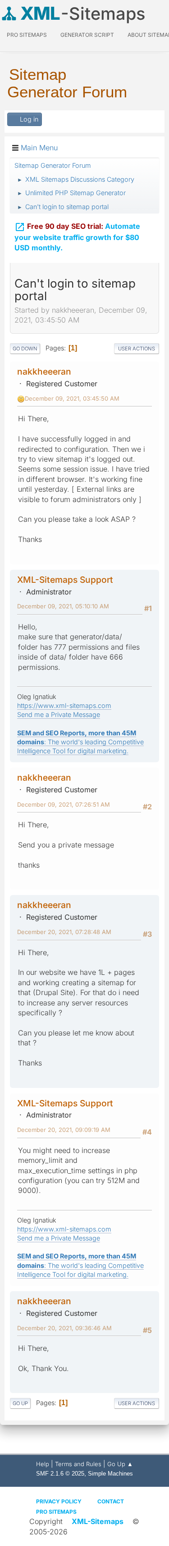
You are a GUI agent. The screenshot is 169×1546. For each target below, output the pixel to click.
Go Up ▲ (120, 1463)
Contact (110, 1501)
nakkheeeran (44, 371)
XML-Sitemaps (97, 1521)
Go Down (25, 348)
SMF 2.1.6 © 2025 (60, 1473)
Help (42, 1463)
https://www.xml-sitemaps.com (64, 705)
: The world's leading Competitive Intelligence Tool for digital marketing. (80, 742)
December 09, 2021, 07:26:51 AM (63, 804)
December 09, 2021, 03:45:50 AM (72, 398)
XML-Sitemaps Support (65, 579)
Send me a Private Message (58, 714)
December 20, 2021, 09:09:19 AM (63, 1129)
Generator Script (87, 34)
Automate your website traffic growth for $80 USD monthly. (77, 237)
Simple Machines (110, 1473)
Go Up (20, 1403)
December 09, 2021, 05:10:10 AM (63, 606)
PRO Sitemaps (27, 34)
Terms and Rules (78, 1463)
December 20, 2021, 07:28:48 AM (64, 931)
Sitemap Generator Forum (67, 83)
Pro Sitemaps (56, 1511)
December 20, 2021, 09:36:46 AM (64, 1328)
